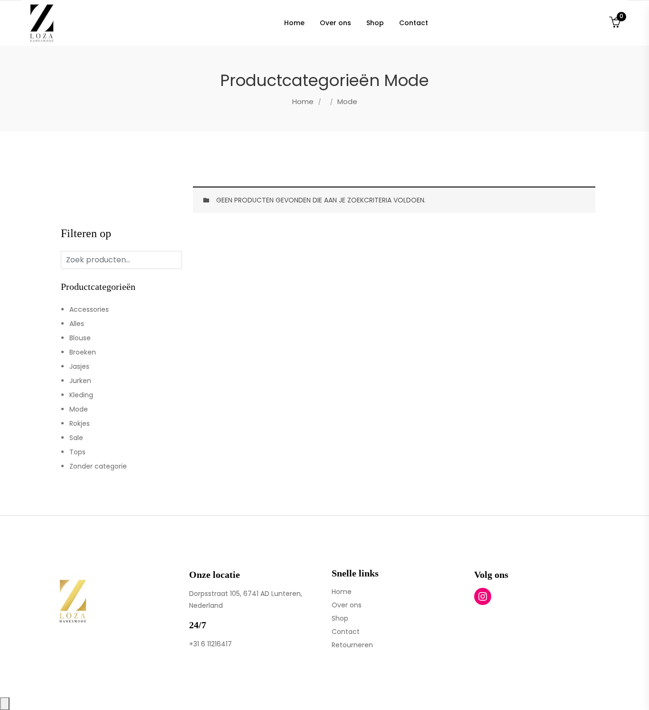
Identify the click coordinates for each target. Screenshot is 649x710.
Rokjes (79, 423)
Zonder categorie (98, 466)
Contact (346, 631)
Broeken (82, 352)
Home (303, 101)
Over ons (347, 605)
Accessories (89, 309)
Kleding (81, 395)
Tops (77, 452)
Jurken (80, 380)
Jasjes (79, 366)
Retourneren (352, 645)
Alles (76, 323)
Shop (340, 618)
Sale (76, 437)
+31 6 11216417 (210, 644)
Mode (78, 409)
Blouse (80, 338)
